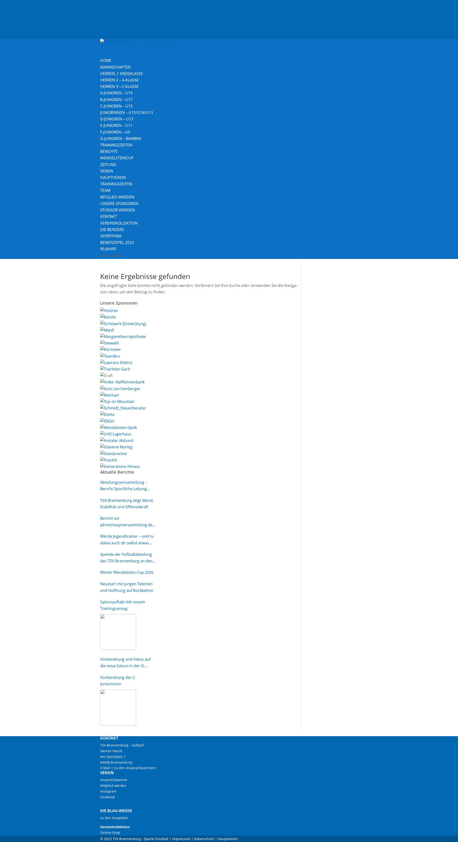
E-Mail (105, 768)
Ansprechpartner (114, 780)
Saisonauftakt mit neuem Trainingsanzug (122, 605)
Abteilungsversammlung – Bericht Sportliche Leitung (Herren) (123, 486)
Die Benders (112, 229)
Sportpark (111, 236)
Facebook (108, 9)
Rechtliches (110, 22)
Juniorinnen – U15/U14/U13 (126, 112)
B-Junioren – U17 (116, 99)
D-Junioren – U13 (116, 119)
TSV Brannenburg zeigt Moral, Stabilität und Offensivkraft (127, 503)
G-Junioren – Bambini (120, 138)
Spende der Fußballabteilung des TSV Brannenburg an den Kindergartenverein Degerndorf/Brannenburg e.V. (127, 558)
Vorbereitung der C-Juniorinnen (118, 680)
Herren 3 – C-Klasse (119, 86)
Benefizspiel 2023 (117, 242)
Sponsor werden (117, 210)
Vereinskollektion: (115, 827)
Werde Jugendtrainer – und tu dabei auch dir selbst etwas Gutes (127, 540)
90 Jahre (108, 249)
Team (105, 190)
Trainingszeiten (116, 145)
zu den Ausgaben (114, 817)
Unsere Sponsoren (119, 203)
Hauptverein (113, 177)
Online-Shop (110, 832)
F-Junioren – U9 (115, 132)
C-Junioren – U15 (116, 106)
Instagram (109, 3)
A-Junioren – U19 (116, 93)
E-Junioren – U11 (116, 125)
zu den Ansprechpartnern (135, 768)
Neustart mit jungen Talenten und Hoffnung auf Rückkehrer (127, 587)
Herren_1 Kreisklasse (121, 73)
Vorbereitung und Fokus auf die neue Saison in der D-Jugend (125, 663)
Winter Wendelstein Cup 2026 (126, 572)
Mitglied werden (117, 197)
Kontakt (107, 16)
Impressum (110, 29)
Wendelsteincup (117, 158)
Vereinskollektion (119, 223)
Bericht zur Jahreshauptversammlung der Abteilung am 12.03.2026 (127, 522)
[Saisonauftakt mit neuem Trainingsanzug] (118, 632)
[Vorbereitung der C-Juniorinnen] (118, 707)
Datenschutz (111, 35)
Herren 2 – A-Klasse (119, 80)
